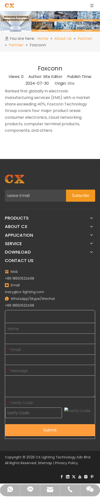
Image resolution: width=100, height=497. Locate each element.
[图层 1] (14, 179)
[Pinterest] (92, 476)
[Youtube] (80, 476)
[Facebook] (62, 476)
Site (71, 83)
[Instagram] (86, 476)
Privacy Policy (66, 463)
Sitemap (45, 463)
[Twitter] (74, 476)
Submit (50, 430)
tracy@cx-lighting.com (24, 292)
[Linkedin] (68, 476)
